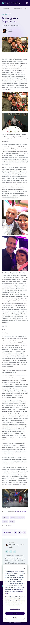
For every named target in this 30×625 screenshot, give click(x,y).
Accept (15, 613)
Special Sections (17, 8)
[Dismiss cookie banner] (24, 568)
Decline (15, 618)
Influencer (5, 517)
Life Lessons (21, 517)
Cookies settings (15, 609)
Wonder (11, 521)
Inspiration (13, 517)
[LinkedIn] (24, 532)
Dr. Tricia (10, 30)
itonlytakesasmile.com (20, 511)
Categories (6, 8)
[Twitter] (20, 532)
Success (5, 521)
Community (6, 14)
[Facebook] (15, 532)
